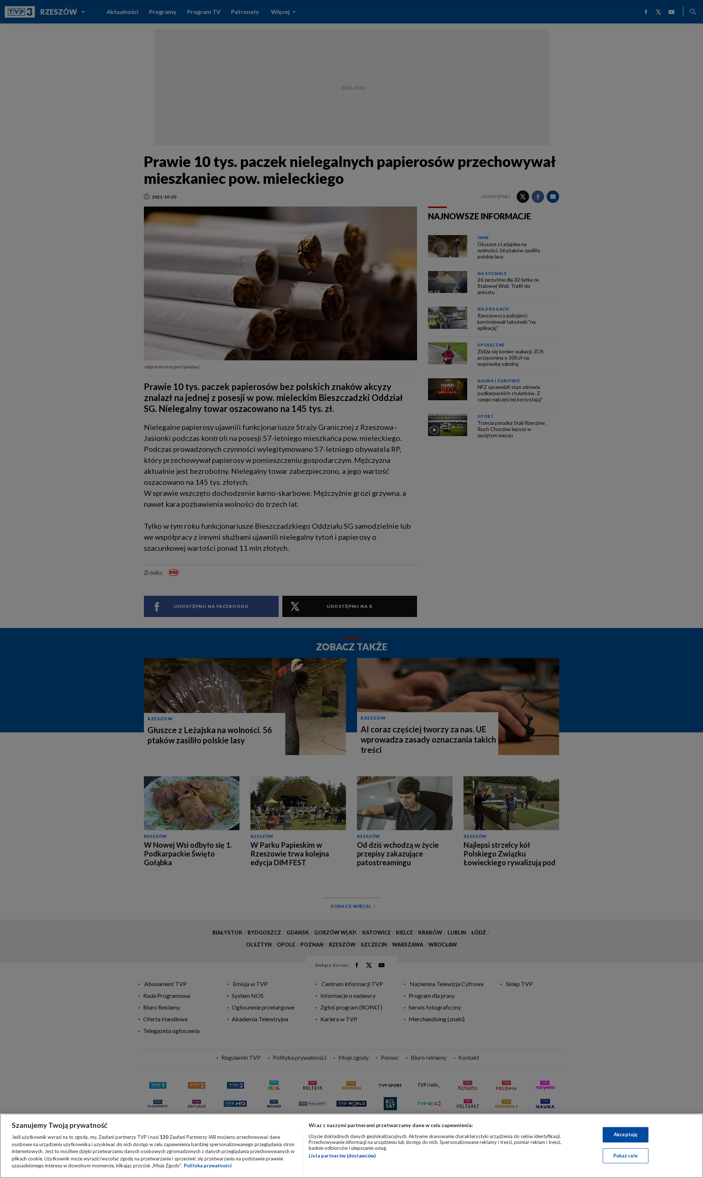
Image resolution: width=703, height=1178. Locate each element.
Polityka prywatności (208, 1165)
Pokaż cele (625, 1156)
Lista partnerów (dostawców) (342, 1156)
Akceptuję (625, 1134)
